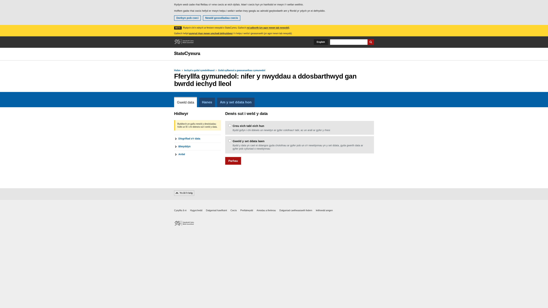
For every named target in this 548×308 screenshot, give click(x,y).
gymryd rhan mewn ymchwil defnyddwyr (211, 33)
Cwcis (233, 210)
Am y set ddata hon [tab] (236, 102)
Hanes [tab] (207, 102)
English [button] (321, 42)
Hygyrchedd (196, 210)
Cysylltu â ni (180, 210)
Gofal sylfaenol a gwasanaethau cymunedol (241, 70)
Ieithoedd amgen (324, 210)
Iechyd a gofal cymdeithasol (199, 70)
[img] (187, 54)
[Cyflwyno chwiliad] (371, 42)
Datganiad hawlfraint (216, 210)
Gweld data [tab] (185, 102)
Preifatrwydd (246, 210)
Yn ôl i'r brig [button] (186, 193)
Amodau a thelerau (266, 210)
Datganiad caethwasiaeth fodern (295, 210)
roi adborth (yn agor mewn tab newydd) (268, 28)
